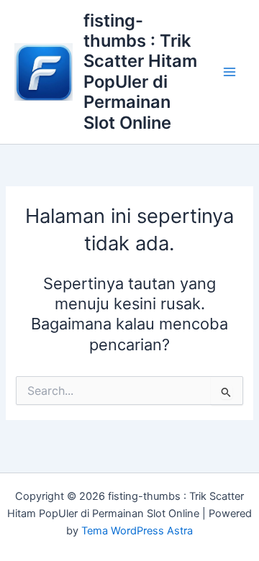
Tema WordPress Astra (137, 530)
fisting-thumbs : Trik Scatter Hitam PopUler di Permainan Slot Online (140, 71)
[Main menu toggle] (229, 72)
